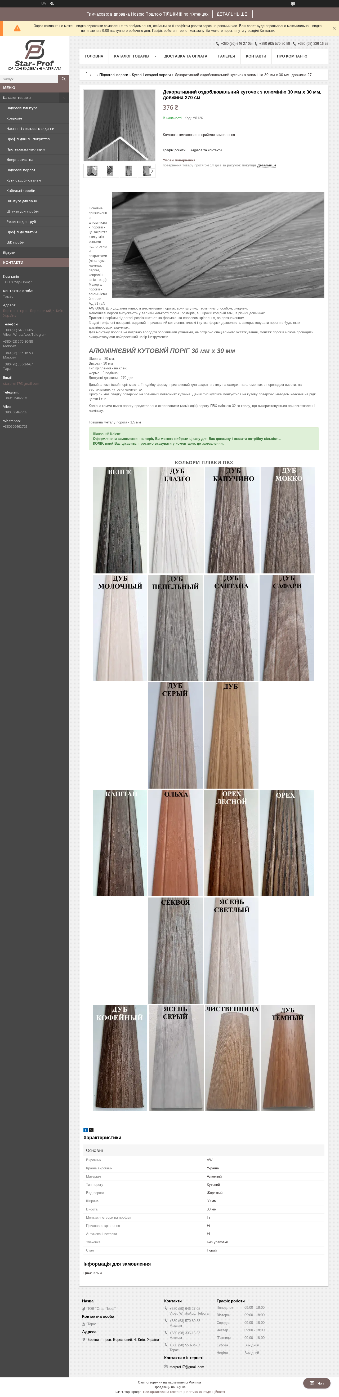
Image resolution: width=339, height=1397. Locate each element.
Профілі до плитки (22, 231)
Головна (94, 56)
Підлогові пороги (21, 169)
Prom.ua (195, 1382)
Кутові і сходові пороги (151, 75)
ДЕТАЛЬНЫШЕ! (232, 14)
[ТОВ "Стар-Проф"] (34, 53)
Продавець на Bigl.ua (170, 1387)
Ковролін (14, 118)
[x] (91, 1131)
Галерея (226, 56)
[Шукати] (63, 79)
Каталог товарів (17, 97)
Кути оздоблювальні (24, 180)
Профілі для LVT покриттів (28, 138)
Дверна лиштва (20, 159)
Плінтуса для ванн (22, 200)
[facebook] (85, 1131)
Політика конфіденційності (204, 1392)
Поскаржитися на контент (162, 1392)
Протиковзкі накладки (26, 149)
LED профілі (16, 242)
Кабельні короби (21, 190)
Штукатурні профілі (23, 211)
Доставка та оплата (185, 56)
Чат (321, 1383)
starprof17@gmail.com (21, 383)
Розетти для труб (21, 221)
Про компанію (292, 56)
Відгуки (9, 252)
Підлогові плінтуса (22, 107)
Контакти (256, 56)
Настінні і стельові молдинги (30, 128)
